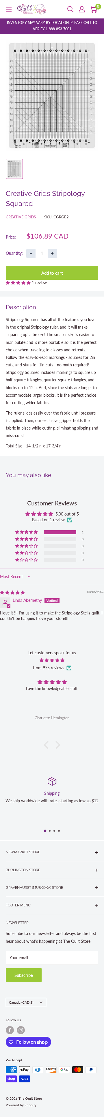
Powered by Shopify (21, 1105)
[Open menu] (9, 9)
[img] (12, 592)
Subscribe (23, 975)
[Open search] (70, 9)
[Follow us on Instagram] (21, 1030)
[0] (93, 9)
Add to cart (52, 272)
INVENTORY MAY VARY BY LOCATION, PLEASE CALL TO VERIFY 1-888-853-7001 (52, 25)
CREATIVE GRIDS (21, 217)
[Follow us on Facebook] (10, 1030)
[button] (19, 282)
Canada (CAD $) (21, 1002)
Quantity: (14, 253)
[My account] (82, 9)
